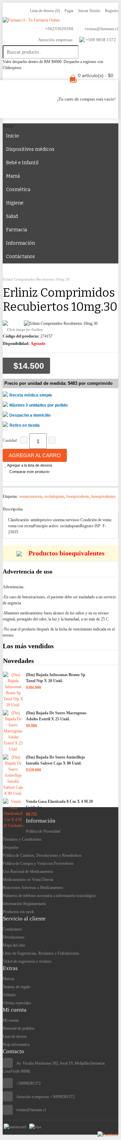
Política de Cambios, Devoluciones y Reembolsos (42, 855)
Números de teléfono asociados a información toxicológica (49, 895)
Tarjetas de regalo (16, 986)
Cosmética (18, 189)
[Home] (11, 273)
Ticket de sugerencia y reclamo (27, 961)
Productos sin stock (18, 911)
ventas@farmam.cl (31, 1109)
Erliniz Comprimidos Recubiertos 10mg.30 (36, 279)
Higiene (15, 203)
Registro (111, 10)
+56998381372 (28, 1083)
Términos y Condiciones (22, 839)
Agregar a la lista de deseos (29, 465)
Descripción (13, 509)
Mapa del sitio (14, 945)
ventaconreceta (30, 496)
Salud (12, 216)
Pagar (69, 10)
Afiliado (9, 995)
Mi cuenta (10, 1020)
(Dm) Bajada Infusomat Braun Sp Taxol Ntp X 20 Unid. (55, 677)
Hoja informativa (16, 1044)
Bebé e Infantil (22, 163)
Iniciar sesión (89, 10)
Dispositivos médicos (30, 149)
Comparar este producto (28, 472)
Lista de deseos (15, 1036)
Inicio (12, 136)
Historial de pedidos (19, 1028)
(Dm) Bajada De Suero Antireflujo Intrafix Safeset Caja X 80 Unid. (55, 760)
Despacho (10, 847)
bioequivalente (77, 496)
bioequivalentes (103, 496)
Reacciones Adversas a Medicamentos (33, 887)
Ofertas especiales (17, 1003)
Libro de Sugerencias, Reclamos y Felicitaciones (41, 953)
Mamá (13, 176)
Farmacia (16, 230)
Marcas (8, 978)
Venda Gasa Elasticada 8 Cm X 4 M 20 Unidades (59, 804)
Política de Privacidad (43, 831)
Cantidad (10, 440)
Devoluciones (14, 937)
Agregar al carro (35, 455)
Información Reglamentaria (24, 903)
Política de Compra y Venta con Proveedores (38, 863)
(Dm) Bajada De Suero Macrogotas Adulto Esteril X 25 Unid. (56, 716)
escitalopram (54, 496)
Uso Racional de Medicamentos (28, 871)
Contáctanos (20, 256)
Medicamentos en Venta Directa (28, 879)
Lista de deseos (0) (45, 10)
